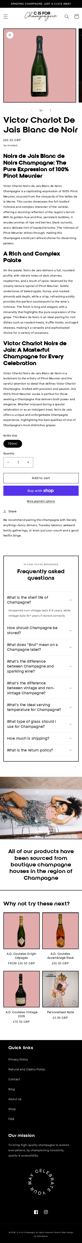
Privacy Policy (18, 1059)
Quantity (8, 453)
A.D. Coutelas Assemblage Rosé (60, 955)
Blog (11, 1089)
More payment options (41, 501)
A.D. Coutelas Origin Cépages (21, 955)
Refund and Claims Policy (26, 1069)
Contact (14, 1079)
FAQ (11, 1119)
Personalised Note (60, 1012)
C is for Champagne (26, 1232)
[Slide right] (50, 110)
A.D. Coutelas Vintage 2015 (22, 1014)
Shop (12, 1109)
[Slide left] (31, 110)
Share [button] (12, 511)
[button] (5, 16)
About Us (15, 1099)
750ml (12, 443)
